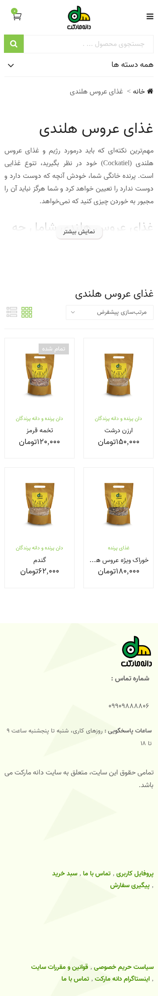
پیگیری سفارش (130, 885)
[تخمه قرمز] (39, 375)
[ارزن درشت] (118, 375)
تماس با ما (97, 873)
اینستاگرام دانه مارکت (122, 979)
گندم (39, 560)
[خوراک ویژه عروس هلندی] (118, 504)
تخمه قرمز (39, 430)
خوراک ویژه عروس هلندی (116, 560)
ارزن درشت (118, 430)
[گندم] (39, 504)
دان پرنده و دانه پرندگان (118, 418)
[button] (14, 16)
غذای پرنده (118, 548)
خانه (139, 91)
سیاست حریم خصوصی (124, 967)
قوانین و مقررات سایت (59, 967)
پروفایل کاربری (135, 873)
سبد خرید (64, 873)
